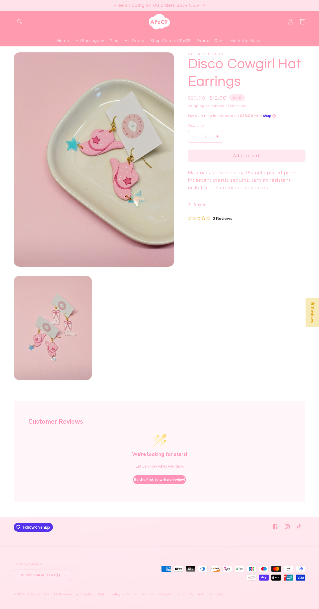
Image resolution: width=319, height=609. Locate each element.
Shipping (196, 106)
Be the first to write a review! (159, 479)
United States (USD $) (39, 575)
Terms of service (139, 594)
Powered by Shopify (75, 594)
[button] (20, 22)
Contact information (207, 594)
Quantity (196, 125)
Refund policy (109, 594)
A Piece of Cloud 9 (42, 594)
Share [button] (200, 204)
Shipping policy (172, 594)
